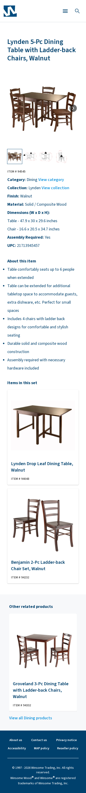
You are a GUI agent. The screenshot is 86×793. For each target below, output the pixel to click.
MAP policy (41, 748)
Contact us (39, 740)
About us (15, 740)
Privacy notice (66, 740)
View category (51, 180)
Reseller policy (67, 748)
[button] (65, 11)
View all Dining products (30, 718)
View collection (55, 188)
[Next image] (73, 108)
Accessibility (17, 748)
